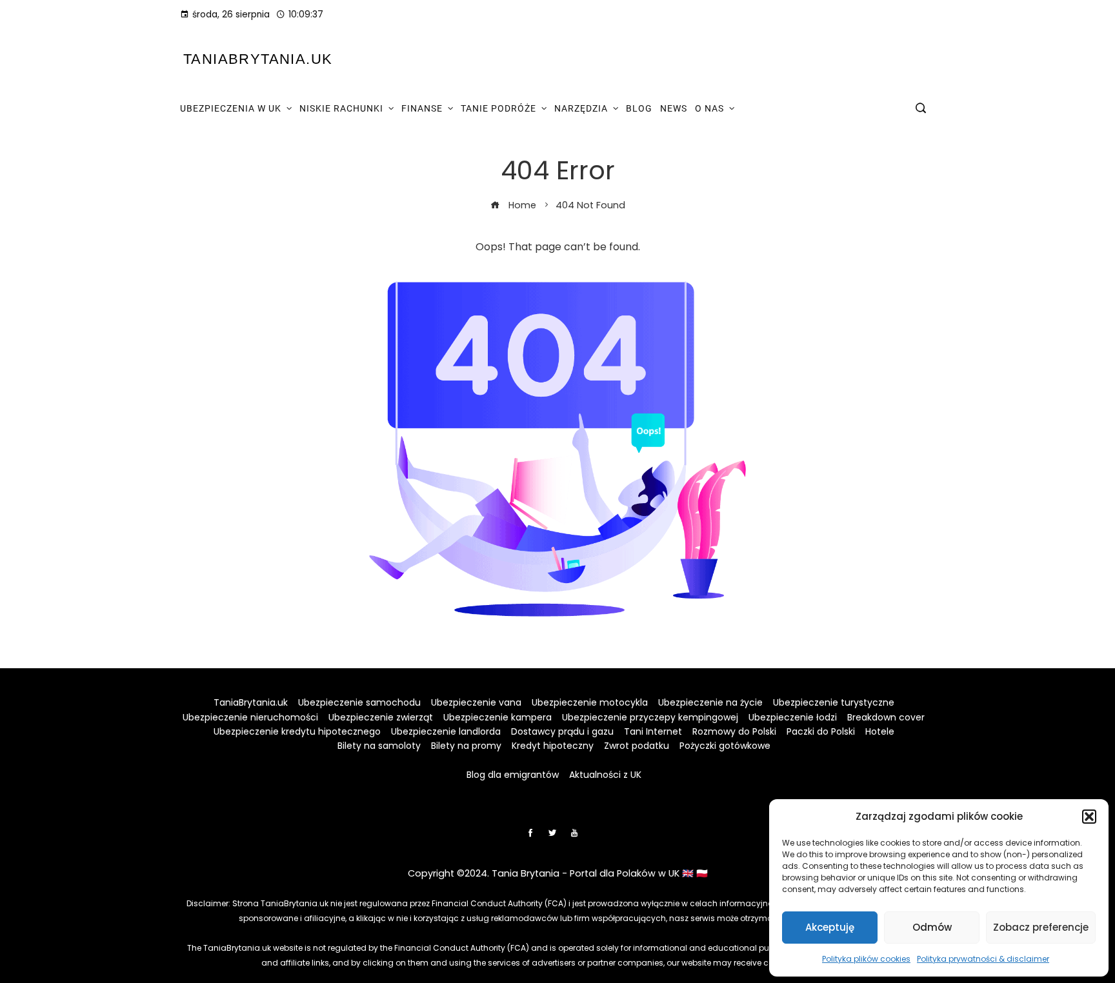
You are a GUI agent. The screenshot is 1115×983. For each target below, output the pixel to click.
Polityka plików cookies (866, 958)
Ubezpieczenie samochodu (359, 702)
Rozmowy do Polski (734, 731)
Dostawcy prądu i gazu (562, 731)
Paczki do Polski (821, 731)
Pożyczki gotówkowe (724, 745)
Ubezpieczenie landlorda (446, 731)
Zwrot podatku (636, 745)
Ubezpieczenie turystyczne (833, 702)
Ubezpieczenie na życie (710, 702)
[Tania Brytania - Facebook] (530, 832)
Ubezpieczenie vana (476, 702)
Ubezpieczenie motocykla (590, 702)
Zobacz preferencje (1041, 927)
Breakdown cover (886, 717)
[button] (1089, 816)
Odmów (932, 927)
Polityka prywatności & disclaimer (983, 958)
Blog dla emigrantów (513, 774)
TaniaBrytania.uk (257, 59)
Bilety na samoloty (379, 745)
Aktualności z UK (605, 774)
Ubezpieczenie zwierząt (380, 717)
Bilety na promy (466, 745)
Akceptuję (829, 927)
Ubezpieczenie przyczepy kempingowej (650, 717)
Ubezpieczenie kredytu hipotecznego (297, 731)
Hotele (879, 731)
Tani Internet (653, 731)
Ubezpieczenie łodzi (792, 717)
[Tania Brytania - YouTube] (574, 832)
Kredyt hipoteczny (553, 745)
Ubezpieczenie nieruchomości (250, 717)
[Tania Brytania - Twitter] (552, 832)
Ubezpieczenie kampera (497, 717)
